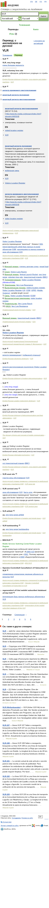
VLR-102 (6, 776)
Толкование (7, 55)
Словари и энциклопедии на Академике (21, 9)
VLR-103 (6, 794)
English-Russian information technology (16, 455)
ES (41, 2)
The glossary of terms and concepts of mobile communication (23, 435)
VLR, (34, 322)
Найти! (43, 16)
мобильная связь (12, 171)
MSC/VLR (28, 563)
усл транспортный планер (13, 463)
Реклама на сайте (27, 818)
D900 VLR (30, 552)
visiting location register (35, 288)
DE (36, 2)
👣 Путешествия (6, 822)
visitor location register (14, 219)
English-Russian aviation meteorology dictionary (19, 401)
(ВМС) (27, 463)
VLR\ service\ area (31, 506)
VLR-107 (6, 725)
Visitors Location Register (15, 183)
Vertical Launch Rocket (29, 274)
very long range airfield (15, 515)
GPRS (33, 290)
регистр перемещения (12, 355)
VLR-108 (6, 743)
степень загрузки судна (28, 267)
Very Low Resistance (19, 306)
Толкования (24, 25)
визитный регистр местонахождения (19, 99)
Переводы (13, 29)
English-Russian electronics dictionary (16, 359)
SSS (41, 244)
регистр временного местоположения (19, 90)
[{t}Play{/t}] (7, 59)
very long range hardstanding (17, 529)
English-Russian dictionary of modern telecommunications (22, 378)
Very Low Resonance (24, 285)
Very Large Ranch (25, 304)
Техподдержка (16, 818)
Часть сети (27, 492)
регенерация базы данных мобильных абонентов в (24, 597)
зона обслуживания (11, 492)
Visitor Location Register (12, 241)
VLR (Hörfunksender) (12, 707)
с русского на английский (39, 42)
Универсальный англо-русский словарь (17, 310)
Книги (35, 29)
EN (31, 2)
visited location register (14, 130)
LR (24, 290)
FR (45, 2)
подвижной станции (31, 355)
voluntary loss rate (15, 277)
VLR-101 (6, 761)
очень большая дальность (13, 65)
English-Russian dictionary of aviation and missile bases (22, 518)
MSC (26, 554)
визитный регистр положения (16, 95)
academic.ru (10, 4)
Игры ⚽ (13, 34)
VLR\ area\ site (30, 484)
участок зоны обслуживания (14, 478)
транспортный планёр (33, 277)
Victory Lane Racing (19, 272)
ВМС (45, 277)
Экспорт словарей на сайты (9, 825)
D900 (22, 557)
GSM (14, 249)
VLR (12, 82)
